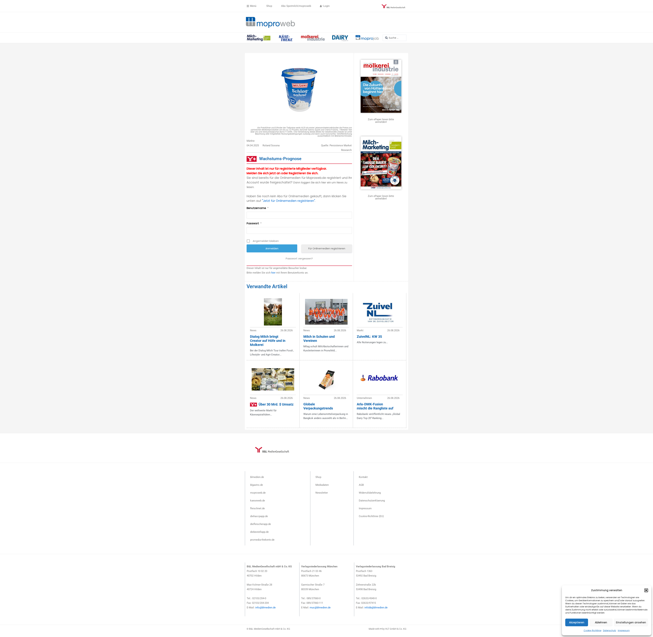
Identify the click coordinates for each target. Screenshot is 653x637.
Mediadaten (322, 484)
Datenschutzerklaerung (372, 500)
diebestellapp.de (259, 531)
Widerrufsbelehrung (370, 492)
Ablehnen (601, 622)
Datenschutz (609, 630)
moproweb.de (258, 492)
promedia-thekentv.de (262, 539)
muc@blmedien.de (320, 607)
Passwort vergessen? (299, 258)
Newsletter (321, 492)
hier (273, 272)
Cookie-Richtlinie (592, 630)
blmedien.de (257, 477)
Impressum (624, 630)
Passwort (254, 223)
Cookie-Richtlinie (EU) (371, 516)
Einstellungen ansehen (631, 622)
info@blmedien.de (265, 607)
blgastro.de (256, 484)
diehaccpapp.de (259, 516)
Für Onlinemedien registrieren (326, 248)
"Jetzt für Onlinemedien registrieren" (288, 201)
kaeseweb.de (257, 500)
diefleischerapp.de (260, 524)
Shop (318, 477)
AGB (361, 484)
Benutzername (258, 208)
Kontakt (363, 477)
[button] (646, 590)
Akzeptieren (576, 622)
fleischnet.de (257, 508)
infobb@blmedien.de (376, 607)
